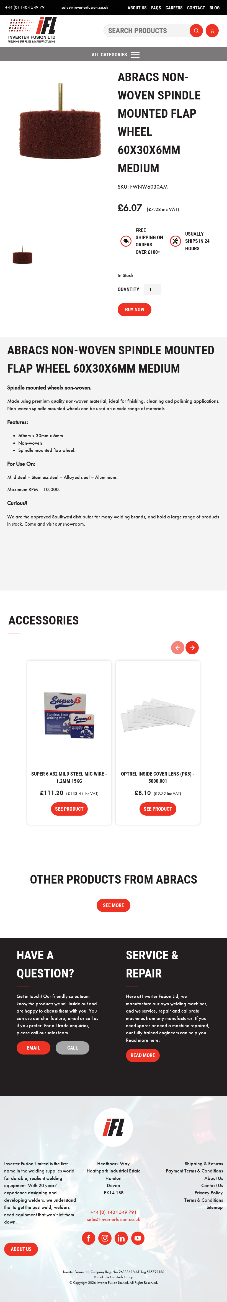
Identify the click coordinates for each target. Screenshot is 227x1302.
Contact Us (212, 1185)
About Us (137, 7)
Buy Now (134, 309)
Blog (215, 7)
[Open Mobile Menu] (135, 55)
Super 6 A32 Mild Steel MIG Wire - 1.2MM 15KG (69, 715)
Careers (174, 7)
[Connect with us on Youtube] (138, 1238)
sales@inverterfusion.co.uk (84, 7)
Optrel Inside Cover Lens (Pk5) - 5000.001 (158, 715)
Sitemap (215, 1207)
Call (72, 1048)
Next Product (192, 647)
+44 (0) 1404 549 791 (26, 7)
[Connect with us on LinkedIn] (121, 1238)
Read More (143, 1055)
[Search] (153, 30)
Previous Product (177, 647)
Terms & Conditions (203, 1200)
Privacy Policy (209, 1193)
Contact (196, 7)
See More (113, 905)
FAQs (156, 7)
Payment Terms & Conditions (194, 1171)
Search (196, 30)
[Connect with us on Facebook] (88, 1238)
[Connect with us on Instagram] (105, 1238)
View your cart (212, 30)
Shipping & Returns (204, 1164)
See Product (69, 809)
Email (33, 1048)
